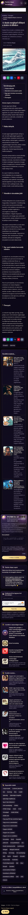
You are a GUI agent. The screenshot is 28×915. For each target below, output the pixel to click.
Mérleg (5, 853)
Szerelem (11, 866)
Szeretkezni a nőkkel (8, 876)
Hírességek (6, 812)
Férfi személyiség (7, 805)
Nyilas (9, 856)
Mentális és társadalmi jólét (13, 91)
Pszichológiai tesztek (8, 863)
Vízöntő (5, 880)
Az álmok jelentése (17, 788)
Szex (17, 876)
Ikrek (12, 839)
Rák (17, 863)
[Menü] (25, 3)
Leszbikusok (20, 846)
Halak (14, 809)
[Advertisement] (14, 10)
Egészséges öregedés (15, 795)
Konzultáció (5, 535)
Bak (4, 792)
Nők (4, 856)
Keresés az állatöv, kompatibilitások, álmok (13, 891)
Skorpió (5, 866)
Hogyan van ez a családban (10, 836)
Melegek (5, 849)
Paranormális (6, 859)
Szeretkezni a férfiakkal (9, 873)
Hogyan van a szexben (9, 832)
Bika (15, 792)
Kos (23, 842)
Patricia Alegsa (11, 42)
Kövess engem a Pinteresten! (10, 103)
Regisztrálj (14, 608)
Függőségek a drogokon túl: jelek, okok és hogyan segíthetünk (18, 388)
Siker (22, 863)
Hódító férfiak (14, 812)
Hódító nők (6, 815)
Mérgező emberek (14, 849)
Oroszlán (22, 856)
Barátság (9, 792)
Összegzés (8, 97)
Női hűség (11, 853)
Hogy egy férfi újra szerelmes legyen (12, 819)
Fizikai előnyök (9, 88)
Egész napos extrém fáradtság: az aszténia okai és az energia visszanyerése (19, 359)
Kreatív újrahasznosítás (9, 846)
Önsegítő (10, 15)
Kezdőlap (4, 15)
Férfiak (16, 805)
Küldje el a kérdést (14, 557)
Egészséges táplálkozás (9, 798)
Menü (5, 912)
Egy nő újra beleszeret (8, 802)
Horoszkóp (6, 839)
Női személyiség (21, 853)
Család (20, 792)
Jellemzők (5, 842)
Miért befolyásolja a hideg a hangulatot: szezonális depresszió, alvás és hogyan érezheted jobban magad (19, 450)
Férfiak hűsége (7, 809)
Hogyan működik (7, 829)
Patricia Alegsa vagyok (11, 567)
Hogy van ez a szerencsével (10, 825)
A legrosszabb (6, 788)
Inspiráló (18, 839)
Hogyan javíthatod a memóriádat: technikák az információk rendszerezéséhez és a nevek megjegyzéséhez (19, 484)
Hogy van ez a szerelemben (10, 822)
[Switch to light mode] (21, 3)
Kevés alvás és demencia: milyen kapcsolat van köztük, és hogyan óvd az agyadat (19, 419)
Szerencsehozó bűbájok (9, 869)
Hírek (19, 809)
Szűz (22, 876)
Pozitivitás (15, 859)
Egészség (12, 345)
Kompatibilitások (14, 842)
